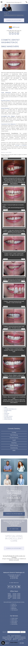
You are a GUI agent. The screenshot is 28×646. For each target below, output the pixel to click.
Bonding (10, 231)
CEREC (5, 407)
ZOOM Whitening (8, 419)
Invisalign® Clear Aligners (8, 116)
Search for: (5, 632)
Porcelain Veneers (5, 100)
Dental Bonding (5, 108)
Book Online (14, 642)
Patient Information (16, 635)
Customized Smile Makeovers (8, 124)
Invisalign (6, 414)
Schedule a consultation (21, 145)
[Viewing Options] (3, 643)
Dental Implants (14, 621)
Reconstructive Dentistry (19, 638)
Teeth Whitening (5, 92)
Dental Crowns (14, 619)
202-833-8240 (15, 577)
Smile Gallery (8, 639)
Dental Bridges (14, 622)
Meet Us (14, 639)
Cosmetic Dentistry (14, 428)
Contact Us (20, 639)
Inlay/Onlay (6, 413)
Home (8, 635)
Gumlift (5, 411)
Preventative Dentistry (8, 637)
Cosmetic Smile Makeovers (10, 409)
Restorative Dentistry (20, 637)
